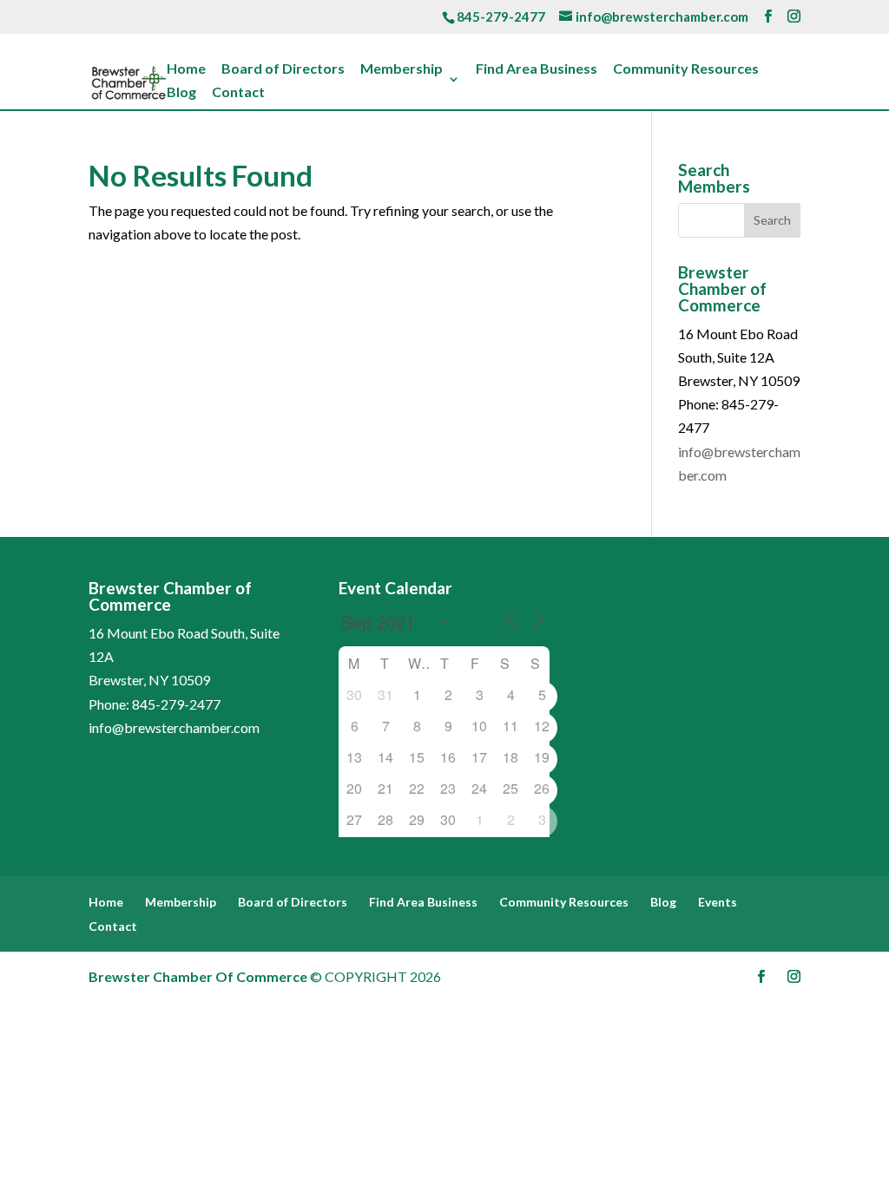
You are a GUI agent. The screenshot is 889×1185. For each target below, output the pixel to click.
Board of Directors (283, 69)
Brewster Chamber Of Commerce (198, 976)
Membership (401, 69)
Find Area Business (536, 69)
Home (186, 69)
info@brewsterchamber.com (174, 727)
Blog (181, 93)
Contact (238, 93)
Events (717, 901)
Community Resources (686, 69)
